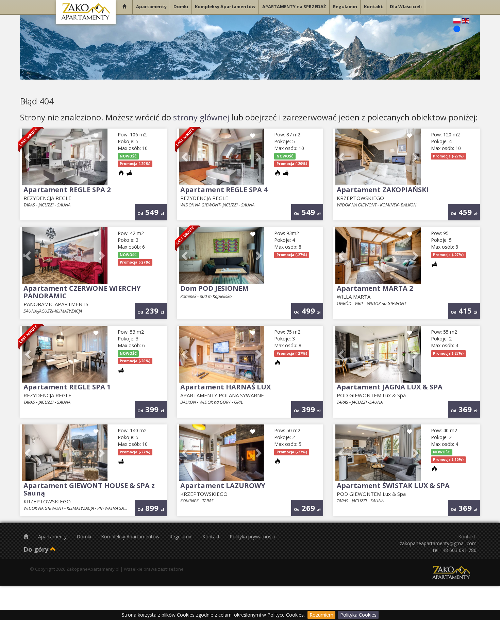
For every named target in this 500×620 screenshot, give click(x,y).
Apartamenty (53, 536)
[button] (28, 157)
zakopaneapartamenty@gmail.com (438, 543)
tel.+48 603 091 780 (455, 550)
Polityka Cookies (358, 614)
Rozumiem (321, 614)
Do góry (36, 549)
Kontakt (211, 536)
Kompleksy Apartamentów (131, 536)
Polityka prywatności (252, 536)
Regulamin (181, 536)
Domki (85, 536)
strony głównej (201, 117)
